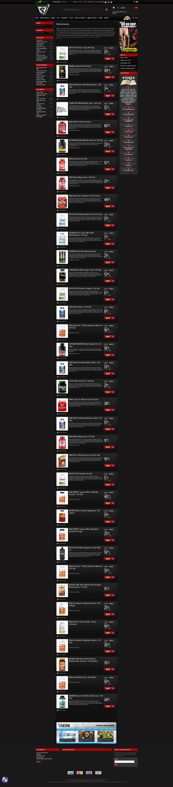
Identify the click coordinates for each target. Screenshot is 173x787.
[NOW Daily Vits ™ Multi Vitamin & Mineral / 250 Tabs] (62, 572)
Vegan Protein (39, 92)
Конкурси (112, 729)
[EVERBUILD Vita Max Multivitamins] (62, 257)
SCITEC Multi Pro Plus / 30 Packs (81, 381)
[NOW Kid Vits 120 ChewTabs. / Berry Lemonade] (62, 627)
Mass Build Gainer (40, 84)
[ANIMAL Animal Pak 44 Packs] (62, 72)
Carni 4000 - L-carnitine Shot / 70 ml (41, 40)
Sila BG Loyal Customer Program (44, 758)
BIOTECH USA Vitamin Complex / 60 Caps (84, 288)
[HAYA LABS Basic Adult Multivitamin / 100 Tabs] (62, 90)
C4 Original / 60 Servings (40, 104)
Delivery (75, 2)
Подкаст (106, 18)
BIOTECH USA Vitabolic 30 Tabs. (81, 473)
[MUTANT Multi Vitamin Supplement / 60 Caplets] (62, 516)
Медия (101, 18)
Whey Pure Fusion (40, 55)
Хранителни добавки (68, 729)
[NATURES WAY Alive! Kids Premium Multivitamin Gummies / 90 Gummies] (62, 664)
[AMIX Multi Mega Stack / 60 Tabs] (62, 442)
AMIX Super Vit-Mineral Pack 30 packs (83, 399)
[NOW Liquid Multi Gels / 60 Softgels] (62, 683)
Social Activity (98, 2)
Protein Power (39, 78)
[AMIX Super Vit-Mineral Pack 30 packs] (62, 405)
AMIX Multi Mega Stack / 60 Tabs (82, 436)
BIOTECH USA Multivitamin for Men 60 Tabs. (86, 214)
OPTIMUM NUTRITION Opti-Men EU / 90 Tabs (86, 140)
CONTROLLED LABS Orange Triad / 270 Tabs (85, 270)
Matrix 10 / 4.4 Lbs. (41, 47)
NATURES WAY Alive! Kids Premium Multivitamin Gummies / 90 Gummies (83, 660)
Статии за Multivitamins (105, 726)
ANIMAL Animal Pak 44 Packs (80, 66)
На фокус (95, 729)
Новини (59, 729)
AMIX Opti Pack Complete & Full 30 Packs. (85, 196)
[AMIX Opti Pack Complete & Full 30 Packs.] (62, 201)
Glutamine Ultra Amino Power (40, 44)
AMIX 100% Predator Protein (80, 122)
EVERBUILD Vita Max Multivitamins (82, 251)
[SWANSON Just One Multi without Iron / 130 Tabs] (62, 701)
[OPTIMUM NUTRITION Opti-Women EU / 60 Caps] (62, 349)
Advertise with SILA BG (42, 752)
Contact (84, 2)
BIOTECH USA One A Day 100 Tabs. (82, 48)
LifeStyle (101, 729)
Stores (80, 2)
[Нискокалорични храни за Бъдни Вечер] (86, 735)
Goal (58, 18)
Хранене (78, 729)
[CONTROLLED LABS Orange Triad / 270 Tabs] (62, 275)
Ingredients (64, 18)
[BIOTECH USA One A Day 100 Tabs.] (62, 53)
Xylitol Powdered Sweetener (40, 73)
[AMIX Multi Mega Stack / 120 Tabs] (62, 183)
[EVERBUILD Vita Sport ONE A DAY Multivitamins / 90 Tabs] (62, 238)
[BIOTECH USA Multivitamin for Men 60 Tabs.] (62, 220)
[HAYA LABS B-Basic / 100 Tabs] (62, 312)
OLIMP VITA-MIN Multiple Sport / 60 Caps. (85, 103)
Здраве (84, 729)
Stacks (71, 18)
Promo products (44, 18)
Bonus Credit (124, 58)
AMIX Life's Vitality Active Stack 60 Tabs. (84, 455)
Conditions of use (40, 755)
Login (136, 18)
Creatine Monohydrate (41, 57)
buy (136, 8)
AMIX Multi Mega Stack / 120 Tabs (82, 177)
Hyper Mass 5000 (40, 98)
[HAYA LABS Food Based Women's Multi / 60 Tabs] (62, 423)
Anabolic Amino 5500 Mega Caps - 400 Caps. (41, 95)
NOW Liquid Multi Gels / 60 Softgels (83, 677)
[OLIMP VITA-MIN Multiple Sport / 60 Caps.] (62, 109)
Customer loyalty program (128, 68)
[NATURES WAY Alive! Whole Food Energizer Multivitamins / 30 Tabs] (62, 590)
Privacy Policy (39, 757)
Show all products (80, 18)
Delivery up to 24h (125, 60)
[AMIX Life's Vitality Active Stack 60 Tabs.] (62, 460)
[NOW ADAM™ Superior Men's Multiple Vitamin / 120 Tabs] (62, 497)
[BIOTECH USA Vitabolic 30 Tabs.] (62, 479)
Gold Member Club (125, 63)
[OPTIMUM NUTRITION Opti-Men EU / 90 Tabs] (62, 146)
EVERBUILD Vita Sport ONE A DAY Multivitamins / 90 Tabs (81, 234)
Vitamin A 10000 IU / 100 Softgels (41, 115)
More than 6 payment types (128, 66)
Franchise (63, 2)
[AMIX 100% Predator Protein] (62, 127)
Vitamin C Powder (40, 76)
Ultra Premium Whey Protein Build (41, 82)
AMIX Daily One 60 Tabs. (78, 159)
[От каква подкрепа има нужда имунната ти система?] (67, 735)
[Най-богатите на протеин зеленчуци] (105, 735)
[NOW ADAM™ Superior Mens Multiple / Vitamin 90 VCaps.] (62, 535)
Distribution (90, 2)
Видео (107, 729)
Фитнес (89, 729)
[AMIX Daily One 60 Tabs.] (62, 164)
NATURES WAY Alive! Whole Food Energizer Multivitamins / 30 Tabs (85, 586)
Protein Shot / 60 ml (41, 71)
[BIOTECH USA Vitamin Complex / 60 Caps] (62, 294)
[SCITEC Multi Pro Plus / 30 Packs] (62, 386)
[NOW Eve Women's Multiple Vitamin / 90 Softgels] (62, 609)
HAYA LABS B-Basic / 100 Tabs (80, 307)
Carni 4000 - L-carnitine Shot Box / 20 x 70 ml (41, 108)
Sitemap (38, 761)
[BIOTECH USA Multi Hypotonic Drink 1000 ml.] (62, 553)
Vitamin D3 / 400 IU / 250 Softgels (41, 59)
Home (36, 18)
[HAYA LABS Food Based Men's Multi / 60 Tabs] (62, 368)
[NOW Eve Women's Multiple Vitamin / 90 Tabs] (62, 646)
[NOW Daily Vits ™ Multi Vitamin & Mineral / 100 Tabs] (62, 331)
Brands (53, 18)
